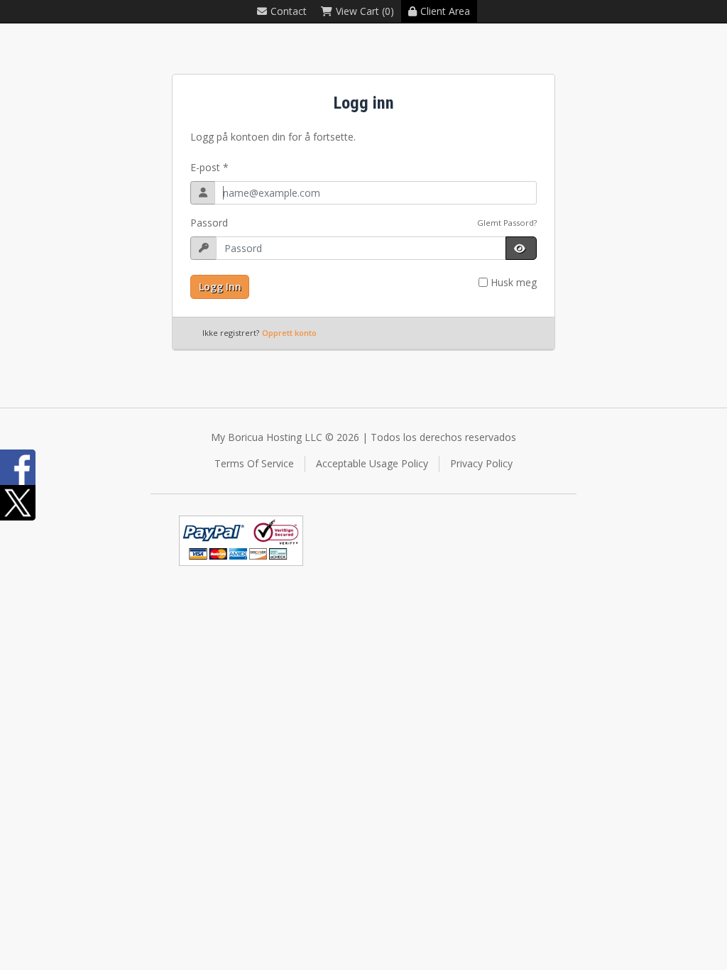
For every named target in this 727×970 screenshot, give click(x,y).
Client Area (445, 11)
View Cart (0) (365, 11)
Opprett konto (289, 332)
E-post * (209, 167)
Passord (209, 222)
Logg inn (220, 286)
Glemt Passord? (507, 222)
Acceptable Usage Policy (372, 463)
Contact (288, 11)
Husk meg (514, 282)
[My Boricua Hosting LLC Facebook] (17, 467)
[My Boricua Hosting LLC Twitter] (17, 503)
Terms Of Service (254, 463)
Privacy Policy (481, 463)
